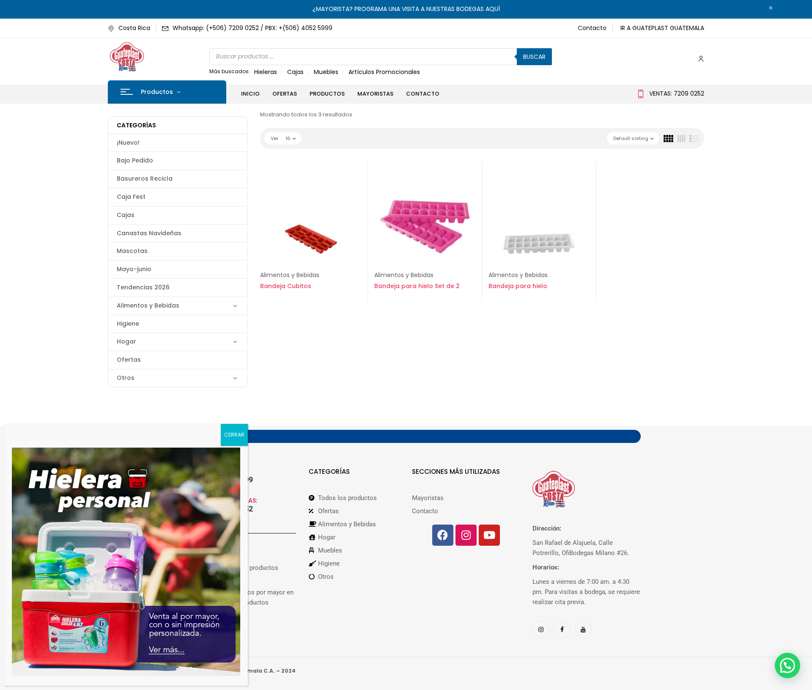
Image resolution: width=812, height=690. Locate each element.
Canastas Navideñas (149, 233)
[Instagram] (466, 535)
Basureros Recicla (145, 178)
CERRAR (234, 434)
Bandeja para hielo (517, 286)
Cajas (295, 72)
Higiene (128, 323)
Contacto (592, 28)
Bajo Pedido (135, 160)
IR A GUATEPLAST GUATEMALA (662, 28)
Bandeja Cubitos (285, 286)
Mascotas (132, 251)
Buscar (534, 56)
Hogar (126, 341)
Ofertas (129, 359)
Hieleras (265, 72)
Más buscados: (229, 71)
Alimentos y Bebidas (148, 305)
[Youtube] (489, 535)
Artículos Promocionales (384, 72)
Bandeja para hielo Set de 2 (417, 286)
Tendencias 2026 (143, 287)
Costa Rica (134, 28)
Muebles (326, 72)
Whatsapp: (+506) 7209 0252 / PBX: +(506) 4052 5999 (252, 28)
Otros (125, 378)
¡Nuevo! (128, 142)
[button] (787, 665)
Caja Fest (131, 196)
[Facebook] (442, 535)
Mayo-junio (134, 269)
